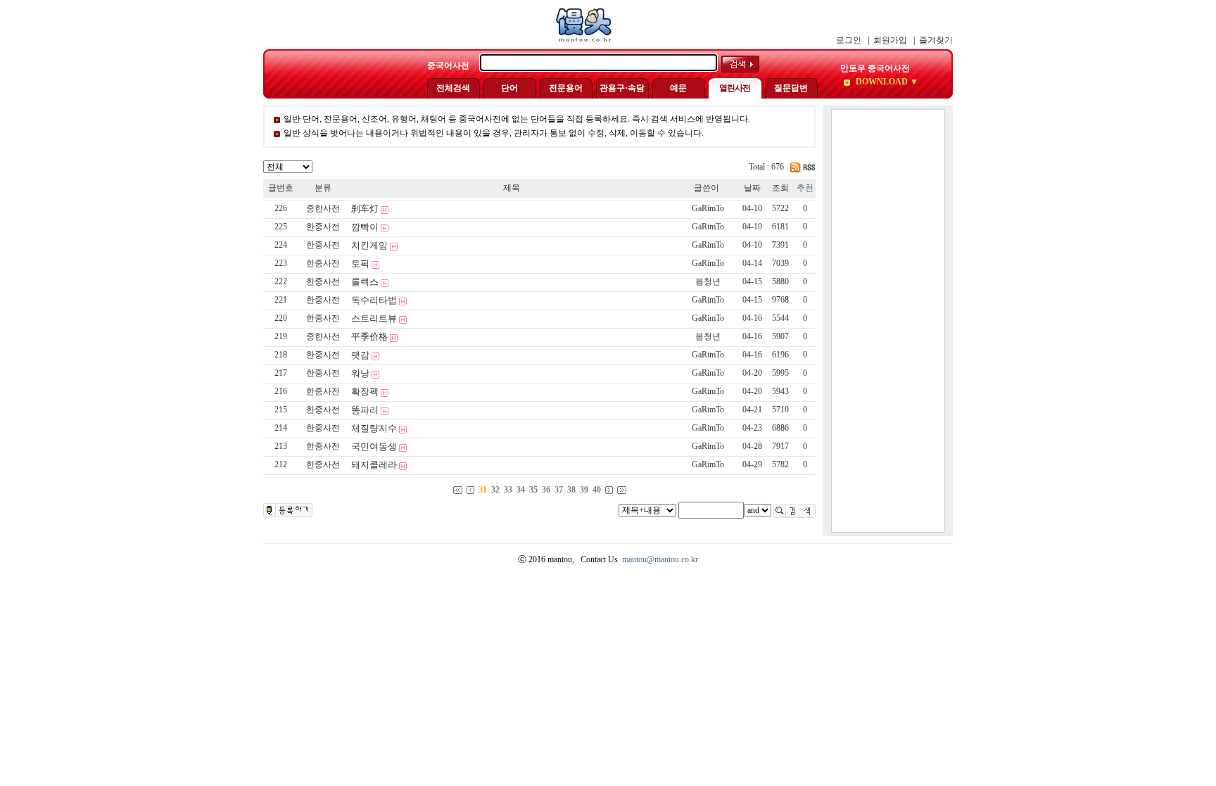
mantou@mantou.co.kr (660, 559)
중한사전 (323, 208)
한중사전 (323, 227)
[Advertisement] (888, 321)
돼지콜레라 (374, 464)
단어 (509, 88)
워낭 (360, 373)
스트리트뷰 (374, 318)
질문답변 (791, 88)
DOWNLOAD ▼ (886, 82)
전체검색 (453, 88)
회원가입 (890, 40)
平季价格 (369, 336)
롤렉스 (365, 282)
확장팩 (365, 391)
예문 (678, 88)
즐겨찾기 (936, 40)
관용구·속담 (622, 88)
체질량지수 (374, 428)
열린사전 (734, 88)
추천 (805, 188)
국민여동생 (374, 446)
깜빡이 (365, 227)
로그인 (848, 40)
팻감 (360, 355)
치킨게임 (369, 245)
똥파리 (365, 410)
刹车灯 (365, 208)
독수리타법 (374, 300)
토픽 (360, 263)
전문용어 (566, 88)
